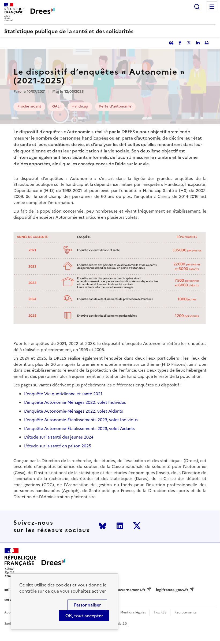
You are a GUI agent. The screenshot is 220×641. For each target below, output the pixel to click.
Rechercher (197, 6)
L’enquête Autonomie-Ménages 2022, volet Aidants (73, 411)
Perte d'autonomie (115, 106)
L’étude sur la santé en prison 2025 (57, 446)
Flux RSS (160, 612)
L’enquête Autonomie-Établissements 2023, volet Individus (81, 420)
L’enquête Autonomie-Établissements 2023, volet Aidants (79, 428)
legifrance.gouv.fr (172, 590)
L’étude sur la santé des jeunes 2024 (58, 437)
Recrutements (185, 612)
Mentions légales (133, 612)
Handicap (80, 106)
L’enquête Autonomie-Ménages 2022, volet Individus (75, 402)
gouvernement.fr (130, 590)
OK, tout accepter (84, 615)
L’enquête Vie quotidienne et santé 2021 (63, 394)
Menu (212, 6)
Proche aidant (29, 106)
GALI (56, 106)
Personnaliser (87, 605)
